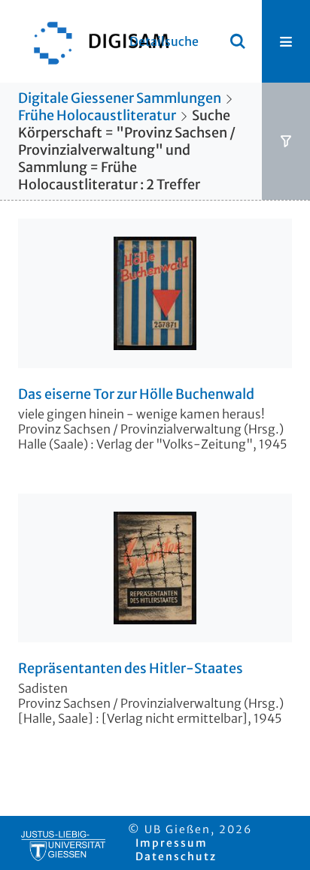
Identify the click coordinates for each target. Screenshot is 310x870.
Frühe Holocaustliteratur (97, 115)
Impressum (171, 843)
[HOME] (94, 41)
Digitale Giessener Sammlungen (119, 98)
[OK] (238, 41)
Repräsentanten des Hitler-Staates (130, 668)
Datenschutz (176, 856)
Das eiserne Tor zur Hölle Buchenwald (136, 394)
